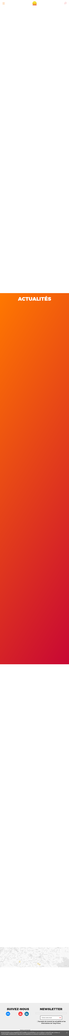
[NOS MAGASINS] (34, 957)
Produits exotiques (34, 90)
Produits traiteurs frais (34, 157)
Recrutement (34, 224)
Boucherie (34, 190)
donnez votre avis (34, 684)
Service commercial (25, 1030)
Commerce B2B (34, 123)
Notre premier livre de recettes (34, 57)
